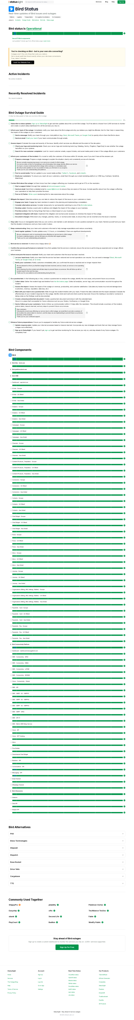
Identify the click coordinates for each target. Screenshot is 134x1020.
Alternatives (35, 20)
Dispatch (14, 855)
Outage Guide (26, 20)
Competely (102, 982)
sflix (51, 911)
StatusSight (102, 985)
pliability (52, 905)
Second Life (54, 916)
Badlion (52, 922)
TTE (12, 883)
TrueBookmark (103, 996)
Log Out (40, 982)
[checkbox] (9, 123)
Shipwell (14, 848)
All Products (102, 1004)
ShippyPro (13, 905)
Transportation (29, 17)
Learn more (46, 41)
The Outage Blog (13, 982)
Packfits (101, 1000)
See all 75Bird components (21, 38)
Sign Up (121, 2)
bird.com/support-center (56, 186)
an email (37, 260)
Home (9, 974)
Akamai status (72, 980)
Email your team (31, 138)
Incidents (18, 20)
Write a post (33, 194)
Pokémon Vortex (96, 905)
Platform (12, 17)
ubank (11, 916)
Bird (14, 355)
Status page (50, 20)
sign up (47, 330)
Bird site (42, 20)
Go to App (41, 985)
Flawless (101, 989)
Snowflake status (73, 986)
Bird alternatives (86, 205)
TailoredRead (103, 974)
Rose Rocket (15, 862)
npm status (71, 992)
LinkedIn (83, 173)
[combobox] (39, 2)
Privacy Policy (12, 993)
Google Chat (86, 135)
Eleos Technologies (18, 841)
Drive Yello (15, 869)
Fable (91, 916)
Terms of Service (13, 989)
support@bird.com (53, 189)
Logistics (19, 17)
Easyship (13, 911)
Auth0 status (72, 989)
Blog (106, 2)
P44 (12, 834)
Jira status (71, 995)
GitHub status (72, 983)
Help (113, 2)
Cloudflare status (73, 974)
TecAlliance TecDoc (97, 911)
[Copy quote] (87, 165)
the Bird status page (61, 281)
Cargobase (15, 876)
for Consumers (56, 17)
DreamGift (102, 993)
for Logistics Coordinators (42, 17)
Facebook (72, 173)
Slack (65, 135)
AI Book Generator (104, 978)
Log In (40, 978)
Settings (40, 989)
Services (99, 2)
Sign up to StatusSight (39, 124)
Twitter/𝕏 (65, 173)
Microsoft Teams (73, 135)
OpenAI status (72, 977)
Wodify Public (95, 922)
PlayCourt (13, 922)
